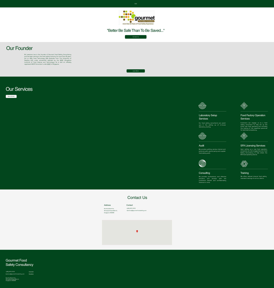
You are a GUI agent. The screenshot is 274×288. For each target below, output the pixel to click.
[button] (186, 5)
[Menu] (135, 4)
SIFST (61, 60)
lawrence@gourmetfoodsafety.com (136, 210)
